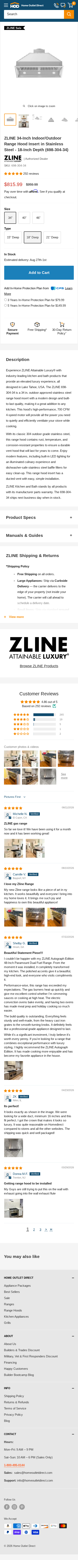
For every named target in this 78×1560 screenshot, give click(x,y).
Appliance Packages (17, 1285)
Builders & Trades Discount (22, 1350)
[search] (34, 14)
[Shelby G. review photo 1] (13, 1070)
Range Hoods (13, 1310)
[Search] (69, 14)
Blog (7, 1420)
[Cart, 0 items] (70, 5)
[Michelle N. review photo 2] (35, 848)
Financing (10, 1362)
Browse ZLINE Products (39, 666)
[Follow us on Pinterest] (22, 1507)
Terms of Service (15, 1408)
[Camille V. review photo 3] (56, 917)
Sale (7, 1298)
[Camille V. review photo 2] (35, 917)
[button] (13, 173)
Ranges (9, 1304)
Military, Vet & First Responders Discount (31, 1356)
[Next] (72, 66)
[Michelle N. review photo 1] (13, 848)
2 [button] (34, 1229)
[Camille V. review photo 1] (13, 917)
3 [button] (40, 1229)
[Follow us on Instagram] (14, 1507)
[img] (13, 808)
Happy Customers (16, 1368)
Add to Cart (39, 273)
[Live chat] (63, 5)
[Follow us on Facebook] (7, 1507)
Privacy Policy (13, 1414)
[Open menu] (6, 5)
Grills (7, 1322)
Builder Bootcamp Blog (19, 1375)
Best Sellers (12, 1291)
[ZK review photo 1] (13, 1147)
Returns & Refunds (16, 1402)
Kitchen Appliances (16, 1316)
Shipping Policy (14, 1396)
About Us (10, 1344)
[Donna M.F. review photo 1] (13, 1208)
